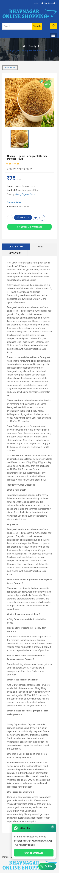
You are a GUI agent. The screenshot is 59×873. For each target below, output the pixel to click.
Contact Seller (14, 202)
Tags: (39, 246)
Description (16, 246)
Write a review (25, 169)
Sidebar (11, 67)
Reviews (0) (15, 253)
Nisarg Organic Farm (25, 186)
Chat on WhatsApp (33, 853)
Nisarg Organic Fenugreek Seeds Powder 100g (30, 50)
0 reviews (12, 169)
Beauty (32, 46)
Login (35, 3)
